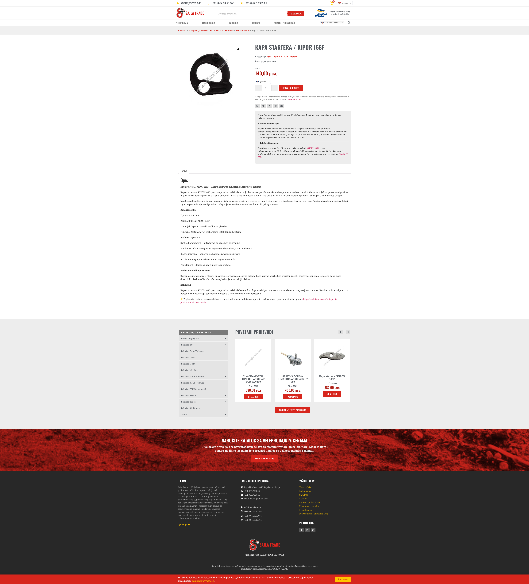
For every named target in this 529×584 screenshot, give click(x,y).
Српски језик (331, 22)
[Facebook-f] (301, 530)
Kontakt (256, 23)
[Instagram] (307, 530)
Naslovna (182, 30)
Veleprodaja (182, 23)
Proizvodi (229, 30)
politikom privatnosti (203, 580)
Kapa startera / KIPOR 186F (332, 378)
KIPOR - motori (242, 30)
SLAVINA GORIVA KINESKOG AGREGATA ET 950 (293, 379)
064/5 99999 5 (313, 148)
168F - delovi (273, 56)
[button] (237, 48)
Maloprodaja (208, 23)
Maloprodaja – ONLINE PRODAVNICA (206, 30)
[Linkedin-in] (313, 530)
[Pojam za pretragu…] (349, 23)
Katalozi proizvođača (284, 23)
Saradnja (233, 23)
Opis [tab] (184, 170)
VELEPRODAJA (294, 99)
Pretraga (296, 13)
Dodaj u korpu (291, 87)
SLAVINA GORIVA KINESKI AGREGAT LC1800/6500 (253, 379)
